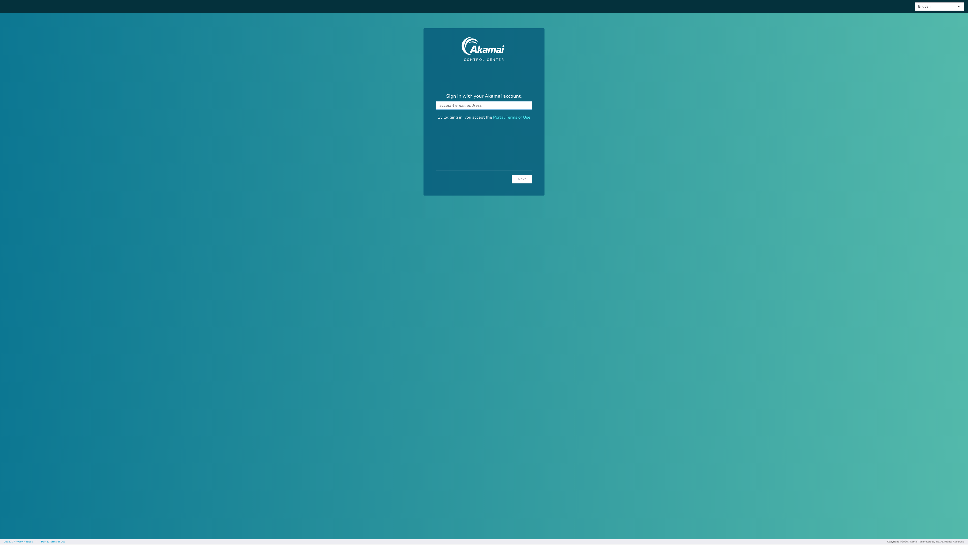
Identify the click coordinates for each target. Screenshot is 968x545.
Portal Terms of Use (511, 117)
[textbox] (484, 105)
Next (522, 179)
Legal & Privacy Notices (18, 541)
